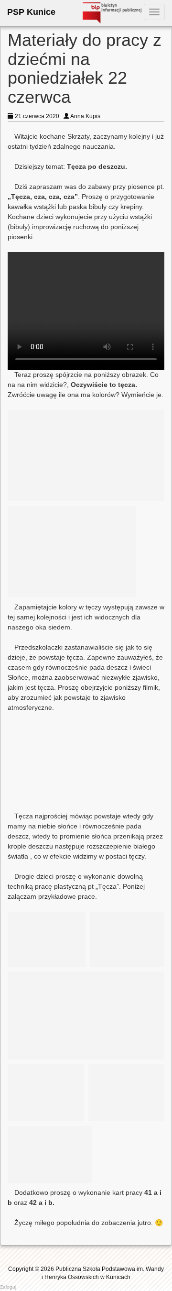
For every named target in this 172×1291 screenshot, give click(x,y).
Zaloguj (8, 1287)
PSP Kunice (31, 12)
